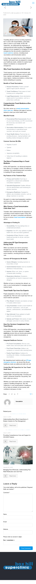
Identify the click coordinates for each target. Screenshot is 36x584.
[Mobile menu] (33, 3)
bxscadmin (16, 13)
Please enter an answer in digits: (12, 537)
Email (5, 521)
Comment (6, 492)
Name (5, 514)
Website (5, 529)
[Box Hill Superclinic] (11, 2)
